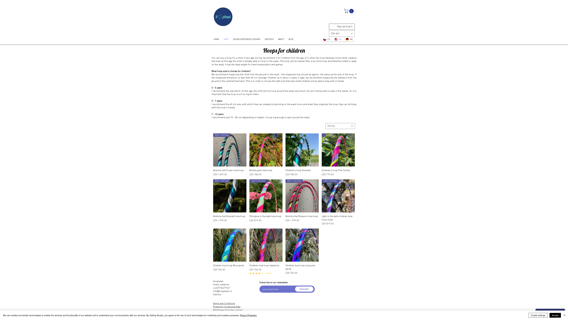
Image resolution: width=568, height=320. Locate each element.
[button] (349, 11)
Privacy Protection (248, 315)
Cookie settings (538, 315)
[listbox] (342, 34)
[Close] (564, 315)
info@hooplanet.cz (222, 291)
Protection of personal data (226, 306)
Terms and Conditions (224, 303)
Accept (555, 315)
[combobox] (340, 126)
